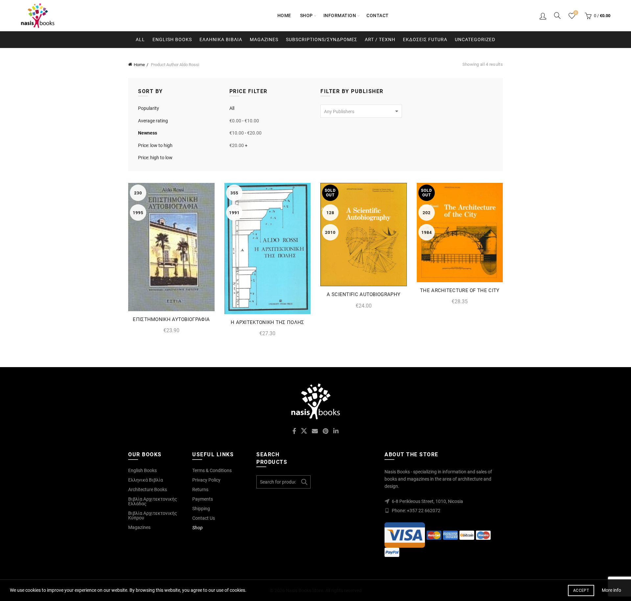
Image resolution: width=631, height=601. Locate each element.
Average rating (153, 120)
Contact (377, 15)
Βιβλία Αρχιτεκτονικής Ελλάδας (152, 501)
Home (284, 15)
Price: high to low (155, 157)
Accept (581, 590)
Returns (200, 489)
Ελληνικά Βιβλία (145, 480)
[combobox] (361, 111)
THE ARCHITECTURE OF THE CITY (459, 290)
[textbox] (361, 111)
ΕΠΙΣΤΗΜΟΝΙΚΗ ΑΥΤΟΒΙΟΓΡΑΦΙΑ (171, 319)
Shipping (201, 508)
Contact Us (203, 518)
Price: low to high (155, 145)
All (140, 39)
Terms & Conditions (212, 470)
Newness (147, 133)
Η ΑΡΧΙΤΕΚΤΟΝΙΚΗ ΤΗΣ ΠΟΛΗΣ (267, 322)
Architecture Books (147, 489)
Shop (306, 15)
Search (304, 481)
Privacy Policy (206, 480)
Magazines (264, 39)
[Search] (557, 15)
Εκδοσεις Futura (425, 39)
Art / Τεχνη (380, 39)
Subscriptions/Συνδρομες (321, 39)
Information (339, 15)
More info (611, 590)
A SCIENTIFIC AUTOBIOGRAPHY (363, 294)
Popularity (148, 108)
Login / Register (543, 16)
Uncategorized (475, 39)
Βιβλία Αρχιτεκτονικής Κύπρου (152, 515)
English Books (172, 39)
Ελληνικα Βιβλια (220, 39)
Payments (202, 499)
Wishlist (576, 12)
